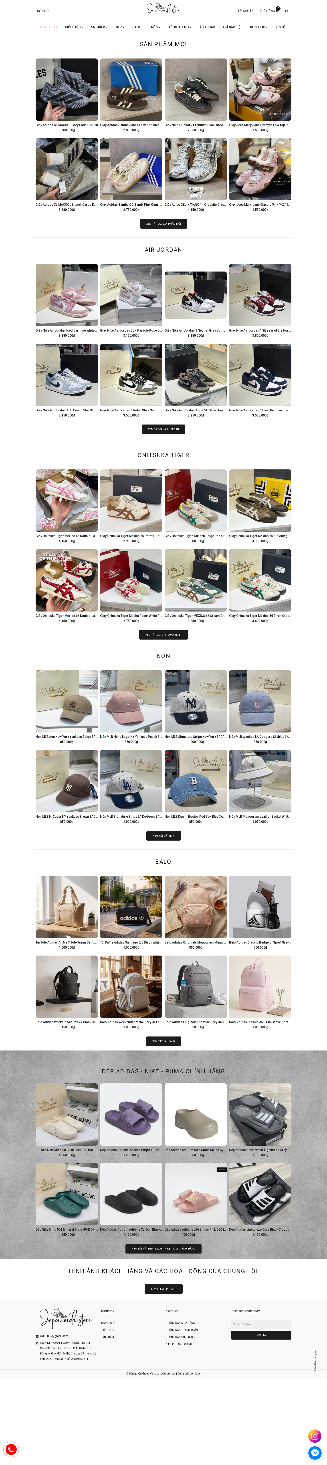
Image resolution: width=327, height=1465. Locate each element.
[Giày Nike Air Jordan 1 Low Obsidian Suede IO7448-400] (260, 380)
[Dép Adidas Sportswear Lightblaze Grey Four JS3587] (260, 1119)
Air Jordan (163, 249)
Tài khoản (246, 11)
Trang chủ (48, 27)
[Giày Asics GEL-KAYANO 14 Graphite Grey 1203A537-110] (196, 174)
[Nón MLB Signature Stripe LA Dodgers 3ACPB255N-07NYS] (131, 786)
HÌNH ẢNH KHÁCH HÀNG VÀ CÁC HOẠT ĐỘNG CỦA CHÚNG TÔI (163, 1271)
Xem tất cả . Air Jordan (163, 429)
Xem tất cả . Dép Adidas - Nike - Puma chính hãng (163, 1248)
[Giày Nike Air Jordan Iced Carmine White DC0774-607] (67, 300)
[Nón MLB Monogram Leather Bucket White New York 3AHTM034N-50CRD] (260, 786)
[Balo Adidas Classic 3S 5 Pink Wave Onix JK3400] (260, 991)
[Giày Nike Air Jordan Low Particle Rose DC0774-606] (131, 300)
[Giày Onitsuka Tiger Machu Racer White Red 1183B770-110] (131, 585)
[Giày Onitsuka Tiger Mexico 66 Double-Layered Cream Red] (67, 585)
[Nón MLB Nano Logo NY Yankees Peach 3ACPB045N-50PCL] (131, 706)
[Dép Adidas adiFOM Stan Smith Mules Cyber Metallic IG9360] (196, 1119)
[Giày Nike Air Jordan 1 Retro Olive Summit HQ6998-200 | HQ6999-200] (131, 380)
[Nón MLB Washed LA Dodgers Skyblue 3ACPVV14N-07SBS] (260, 706)
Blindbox (258, 27)
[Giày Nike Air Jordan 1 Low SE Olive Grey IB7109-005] (196, 380)
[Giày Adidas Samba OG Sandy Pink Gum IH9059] (131, 174)
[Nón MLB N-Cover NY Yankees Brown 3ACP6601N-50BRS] (67, 786)
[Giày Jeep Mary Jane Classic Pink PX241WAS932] (260, 174)
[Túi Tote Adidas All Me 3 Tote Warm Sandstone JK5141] (67, 912)
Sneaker (98, 27)
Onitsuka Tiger (163, 455)
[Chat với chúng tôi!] (315, 1453)
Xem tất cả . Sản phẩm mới (163, 223)
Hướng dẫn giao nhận (180, 1337)
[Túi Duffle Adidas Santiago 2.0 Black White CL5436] (131, 912)
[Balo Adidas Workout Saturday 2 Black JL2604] (67, 991)
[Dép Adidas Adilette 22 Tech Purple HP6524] (131, 1119)
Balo (136, 27)
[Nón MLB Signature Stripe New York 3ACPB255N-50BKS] (196, 706)
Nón (154, 27)
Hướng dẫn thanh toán (182, 1330)
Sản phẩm (107, 1337)
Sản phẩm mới (163, 44)
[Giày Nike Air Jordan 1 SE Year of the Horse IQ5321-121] (260, 300)
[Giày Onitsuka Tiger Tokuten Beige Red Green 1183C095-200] (196, 505)
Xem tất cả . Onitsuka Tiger (163, 634)
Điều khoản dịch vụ (179, 1344)
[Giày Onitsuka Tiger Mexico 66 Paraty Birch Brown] (131, 505)
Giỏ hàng (269, 10)
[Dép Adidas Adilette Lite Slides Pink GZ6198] (196, 1199)
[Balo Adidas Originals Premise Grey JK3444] (196, 991)
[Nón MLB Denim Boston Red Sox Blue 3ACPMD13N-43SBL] (196, 786)
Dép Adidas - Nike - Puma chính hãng (163, 1071)
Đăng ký (261, 1335)
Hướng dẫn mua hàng (180, 1322)
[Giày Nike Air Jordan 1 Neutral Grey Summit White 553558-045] (196, 300)
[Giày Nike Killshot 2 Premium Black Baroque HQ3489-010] (196, 94)
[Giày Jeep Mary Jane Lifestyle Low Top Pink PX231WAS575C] (260, 94)
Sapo (197, 1373)
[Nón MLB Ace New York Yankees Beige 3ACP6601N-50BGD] (67, 706)
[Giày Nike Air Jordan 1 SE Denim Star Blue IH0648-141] (67, 380)
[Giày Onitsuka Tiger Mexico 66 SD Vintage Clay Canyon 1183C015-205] (260, 505)
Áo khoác (207, 27)
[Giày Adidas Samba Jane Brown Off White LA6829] (131, 94)
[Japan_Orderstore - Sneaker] (163, 9)
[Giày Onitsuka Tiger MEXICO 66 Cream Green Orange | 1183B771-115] (196, 585)
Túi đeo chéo (179, 27)
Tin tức (281, 27)
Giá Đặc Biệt (232, 27)
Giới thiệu (73, 27)
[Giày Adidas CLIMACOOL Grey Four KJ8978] (67, 94)
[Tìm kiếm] (286, 11)
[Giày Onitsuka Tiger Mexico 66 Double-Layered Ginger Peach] (67, 505)
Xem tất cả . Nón (163, 835)
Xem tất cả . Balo (163, 1041)
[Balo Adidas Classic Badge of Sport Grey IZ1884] (260, 912)
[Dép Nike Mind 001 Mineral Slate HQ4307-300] (67, 1199)
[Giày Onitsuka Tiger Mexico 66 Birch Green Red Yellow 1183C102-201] (260, 585)
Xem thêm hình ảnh (163, 1289)
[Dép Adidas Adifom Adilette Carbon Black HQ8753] (131, 1199)
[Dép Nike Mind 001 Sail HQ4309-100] (67, 1119)
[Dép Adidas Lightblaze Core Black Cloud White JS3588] (260, 1199)
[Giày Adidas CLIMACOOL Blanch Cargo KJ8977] (67, 174)
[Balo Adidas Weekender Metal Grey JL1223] (131, 991)
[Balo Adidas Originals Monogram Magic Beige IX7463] (196, 912)
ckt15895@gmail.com (54, 1336)
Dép (119, 27)
